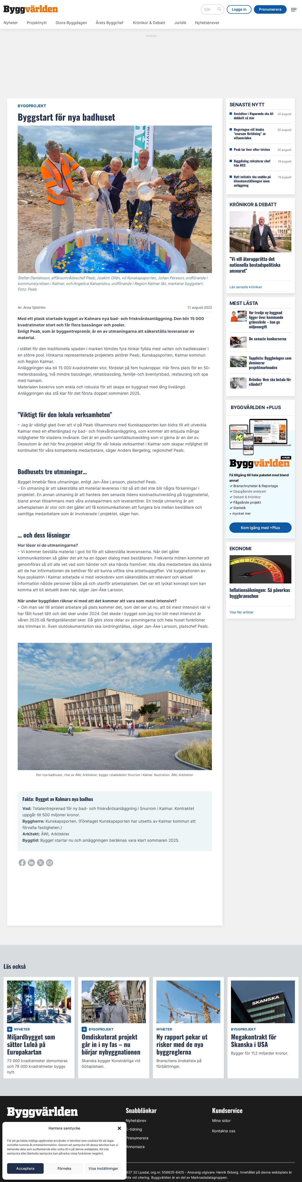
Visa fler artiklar (241, 612)
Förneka (64, 1168)
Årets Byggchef (109, 22)
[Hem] (31, 9)
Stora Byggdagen (71, 22)
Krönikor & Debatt (149, 22)
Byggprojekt (32, 105)
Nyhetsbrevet (207, 22)
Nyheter (11, 22)
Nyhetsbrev (136, 1120)
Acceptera (25, 1168)
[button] (119, 1128)
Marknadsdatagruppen (209, 1177)
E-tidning (134, 1129)
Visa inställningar (103, 1168)
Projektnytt (37, 22)
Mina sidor (221, 1120)
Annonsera (135, 1146)
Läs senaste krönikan (246, 287)
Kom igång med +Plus (260, 527)
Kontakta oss (223, 1131)
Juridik (180, 22)
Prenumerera (137, 1138)
